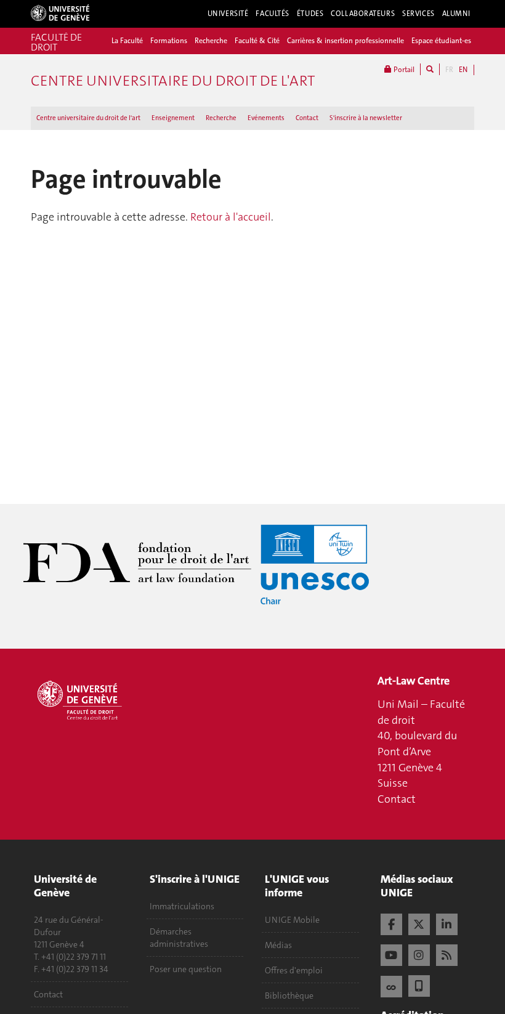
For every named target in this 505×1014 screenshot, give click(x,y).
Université (228, 13)
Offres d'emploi (294, 970)
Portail (403, 70)
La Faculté (127, 41)
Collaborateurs (363, 13)
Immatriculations (182, 906)
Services (418, 13)
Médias (278, 945)
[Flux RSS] (447, 953)
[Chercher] (430, 69)
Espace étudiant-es (441, 41)
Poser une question (186, 969)
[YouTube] (391, 953)
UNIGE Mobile (292, 919)
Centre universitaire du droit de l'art (88, 118)
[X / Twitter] (419, 922)
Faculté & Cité (257, 41)
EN (463, 70)
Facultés (272, 13)
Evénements (266, 118)
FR (449, 70)
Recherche (211, 41)
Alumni (456, 13)
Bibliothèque (289, 995)
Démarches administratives (179, 937)
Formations (168, 41)
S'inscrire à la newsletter (365, 118)
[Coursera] (391, 985)
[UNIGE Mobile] (419, 984)
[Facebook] (391, 922)
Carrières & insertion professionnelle (345, 41)
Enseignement (173, 118)
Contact (307, 118)
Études (310, 13)
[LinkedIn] (447, 922)
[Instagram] (419, 953)
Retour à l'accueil (230, 216)
